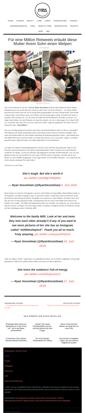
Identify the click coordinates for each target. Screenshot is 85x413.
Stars (10, 21)
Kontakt (7, 361)
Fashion (20, 21)
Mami (41, 31)
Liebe (39, 21)
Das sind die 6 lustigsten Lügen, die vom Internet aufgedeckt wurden (69, 341)
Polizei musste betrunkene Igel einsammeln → (64, 305)
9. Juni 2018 (69, 185)
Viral (32, 26)
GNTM (60, 398)
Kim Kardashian (65, 401)
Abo (48, 31)
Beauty (30, 21)
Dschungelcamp (21, 398)
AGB (6, 376)
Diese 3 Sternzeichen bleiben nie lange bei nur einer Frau (69, 326)
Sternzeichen (60, 21)
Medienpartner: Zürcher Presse (15, 351)
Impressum (8, 371)
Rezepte (74, 26)
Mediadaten (8, 366)
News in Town (44, 26)
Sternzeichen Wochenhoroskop (46, 401)
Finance (73, 21)
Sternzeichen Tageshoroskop (23, 401)
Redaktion (45, 48)
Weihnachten (61, 26)
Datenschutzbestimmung (13, 381)
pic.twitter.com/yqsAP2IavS (53, 234)
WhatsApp (8, 401)
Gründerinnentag (18, 26)
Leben (47, 21)
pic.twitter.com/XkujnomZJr (43, 274)
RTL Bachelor (52, 398)
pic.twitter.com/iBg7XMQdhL (42, 177)
